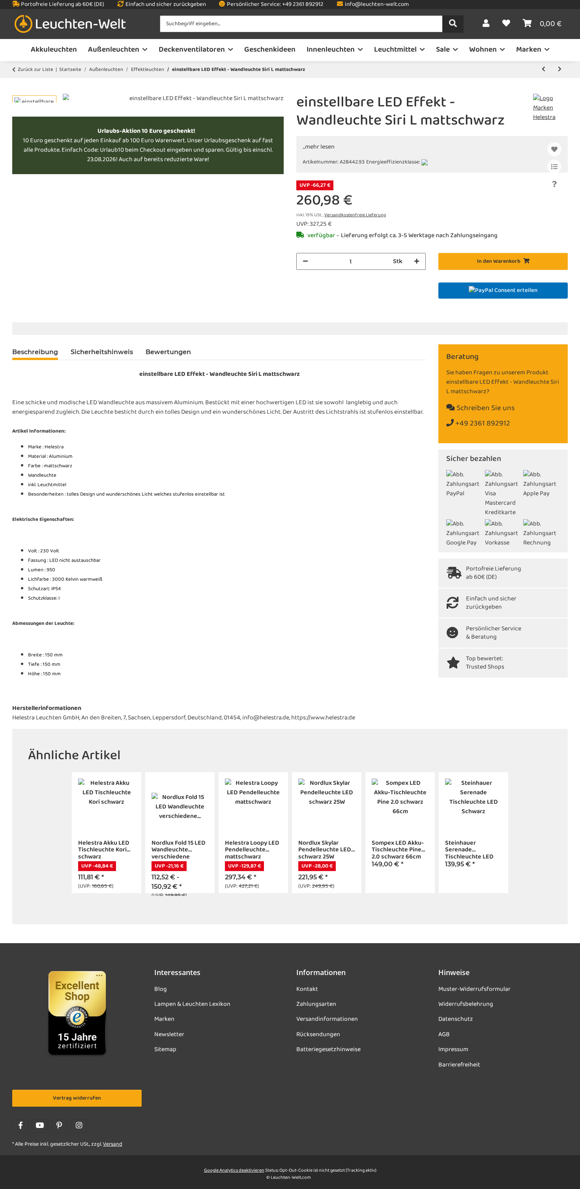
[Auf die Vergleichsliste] (554, 167)
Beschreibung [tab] (35, 352)
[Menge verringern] (305, 261)
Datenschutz (455, 1019)
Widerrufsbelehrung (465, 1004)
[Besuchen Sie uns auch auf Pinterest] (59, 1126)
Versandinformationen (327, 1019)
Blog (160, 989)
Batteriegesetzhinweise (328, 1049)
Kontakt (307, 989)
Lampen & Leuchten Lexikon (192, 1004)
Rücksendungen (318, 1034)
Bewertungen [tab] (168, 352)
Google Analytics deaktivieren (234, 1170)
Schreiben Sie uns (485, 408)
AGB (444, 1034)
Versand (112, 1144)
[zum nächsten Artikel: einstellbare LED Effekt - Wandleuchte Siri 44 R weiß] (560, 69)
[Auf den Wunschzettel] (554, 149)
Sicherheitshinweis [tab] (102, 352)
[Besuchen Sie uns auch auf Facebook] (20, 1126)
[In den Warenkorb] (18, 89)
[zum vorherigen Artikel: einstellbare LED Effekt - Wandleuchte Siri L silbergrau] (543, 69)
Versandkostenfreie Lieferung (355, 215)
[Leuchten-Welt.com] (70, 24)
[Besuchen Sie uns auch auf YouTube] (40, 1126)
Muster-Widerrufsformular (474, 989)
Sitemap (165, 1049)
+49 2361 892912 (482, 423)
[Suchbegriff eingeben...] (453, 24)
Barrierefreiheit (459, 1065)
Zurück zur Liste (35, 70)
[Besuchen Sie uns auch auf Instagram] (79, 1126)
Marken (164, 1019)
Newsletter (169, 1034)
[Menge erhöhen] (416, 261)
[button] (486, 24)
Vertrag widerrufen (77, 1098)
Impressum (453, 1049)
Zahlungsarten (316, 1004)
